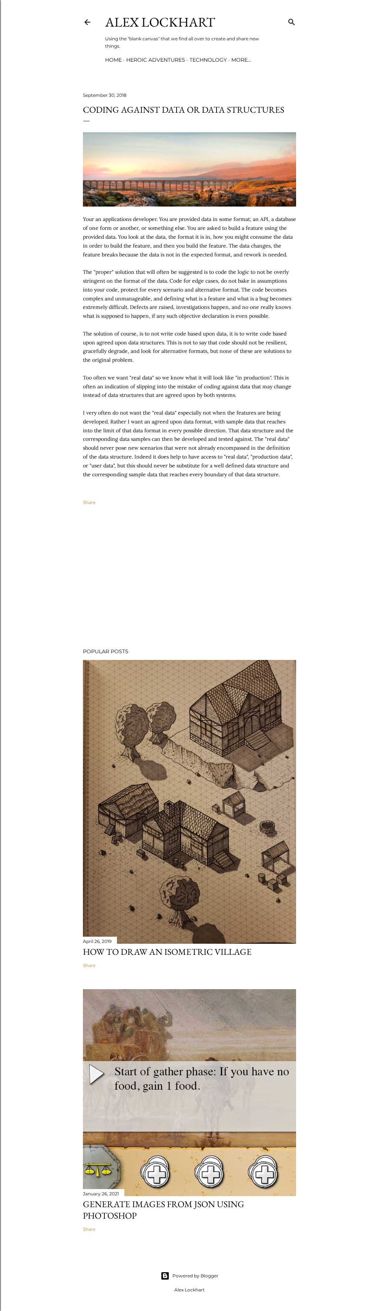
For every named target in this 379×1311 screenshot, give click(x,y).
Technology (208, 60)
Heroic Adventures (155, 60)
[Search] (291, 20)
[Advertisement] (189, 578)
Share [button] (89, 502)
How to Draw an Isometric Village (167, 951)
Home (113, 60)
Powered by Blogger (195, 1275)
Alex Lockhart (160, 22)
